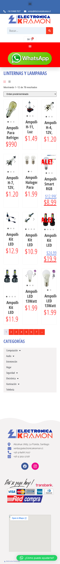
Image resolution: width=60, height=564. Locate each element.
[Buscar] (49, 30)
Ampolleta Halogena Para (34, 182)
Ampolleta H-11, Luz (34, 126)
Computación (12, 350)
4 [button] (34, 229)
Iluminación (11, 384)
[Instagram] (35, 466)
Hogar (8, 367)
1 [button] (8, 122)
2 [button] (11, 122)
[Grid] (4, 82)
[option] (11, 109)
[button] (30, 3)
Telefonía (10, 389)
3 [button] (13, 122)
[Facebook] (24, 466)
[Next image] (14, 109)
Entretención (11, 361)
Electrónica (11, 378)
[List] (9, 82)
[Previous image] (7, 109)
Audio (8, 356)
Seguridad (10, 372)
